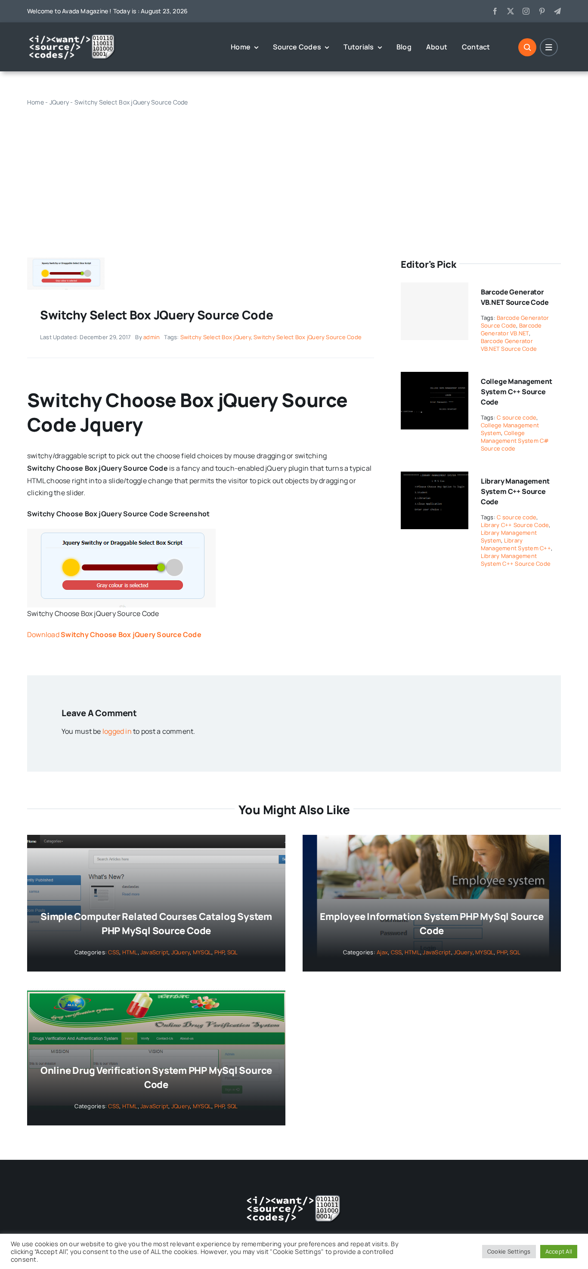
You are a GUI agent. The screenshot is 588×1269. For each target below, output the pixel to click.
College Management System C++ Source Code (516, 392)
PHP (219, 952)
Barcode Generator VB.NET (511, 329)
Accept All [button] (558, 1251)
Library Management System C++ (516, 544)
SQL (232, 952)
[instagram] (526, 11)
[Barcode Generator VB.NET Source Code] (434, 311)
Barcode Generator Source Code (515, 321)
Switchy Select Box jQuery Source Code (308, 337)
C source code (516, 417)
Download (114, 634)
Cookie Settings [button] (509, 1251)
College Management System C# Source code (515, 440)
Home (35, 102)
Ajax (382, 952)
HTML (130, 952)
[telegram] (557, 11)
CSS (113, 952)
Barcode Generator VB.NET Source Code (509, 344)
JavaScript (154, 952)
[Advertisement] (294, 173)
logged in (117, 731)
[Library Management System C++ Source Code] (434, 477)
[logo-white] (72, 37)
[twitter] (510, 11)
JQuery (59, 102)
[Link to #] (527, 47)
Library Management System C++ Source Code (515, 491)
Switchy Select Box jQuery (215, 337)
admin (151, 337)
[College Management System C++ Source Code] (434, 378)
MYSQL (202, 952)
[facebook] (495, 11)
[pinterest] (541, 11)
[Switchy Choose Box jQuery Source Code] (66, 261)
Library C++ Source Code (515, 525)
